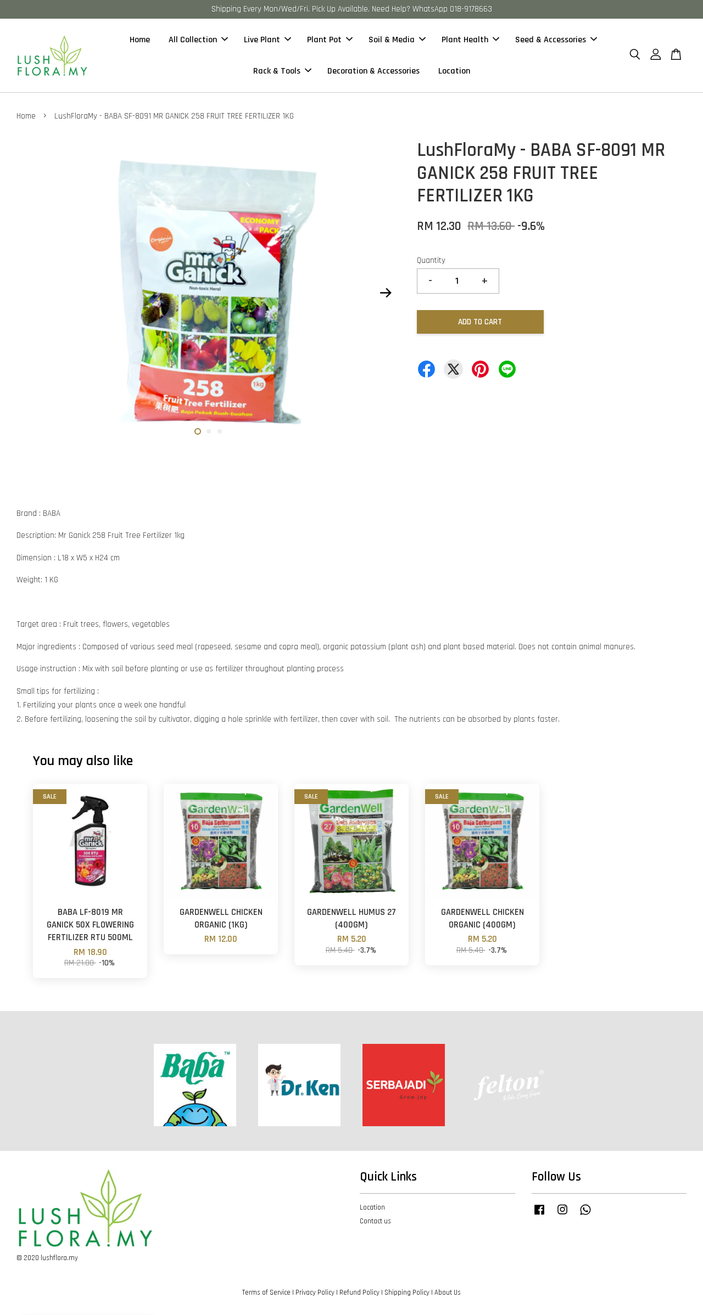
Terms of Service (266, 1292)
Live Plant (262, 40)
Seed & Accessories (550, 40)
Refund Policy (359, 1292)
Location (454, 71)
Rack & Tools (276, 71)
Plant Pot (324, 40)
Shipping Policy (406, 1292)
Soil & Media (392, 40)
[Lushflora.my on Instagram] (562, 1215)
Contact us (375, 1221)
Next (385, 293)
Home (140, 40)
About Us (447, 1292)
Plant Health (465, 40)
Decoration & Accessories (373, 71)
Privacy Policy (314, 1292)
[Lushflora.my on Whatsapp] (585, 1215)
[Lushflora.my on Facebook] (539, 1215)
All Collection (193, 40)
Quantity (431, 260)
